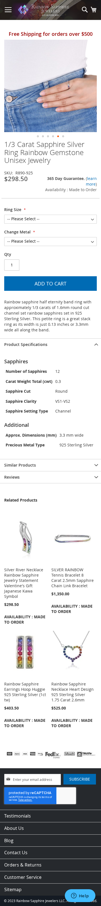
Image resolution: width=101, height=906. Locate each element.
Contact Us (15, 852)
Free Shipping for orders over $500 (51, 34)
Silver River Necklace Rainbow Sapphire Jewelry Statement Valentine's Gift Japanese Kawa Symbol (23, 583)
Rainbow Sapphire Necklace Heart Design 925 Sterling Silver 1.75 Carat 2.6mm (72, 692)
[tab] (50, 344)
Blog (8, 840)
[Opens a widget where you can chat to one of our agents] (80, 896)
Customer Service (23, 877)
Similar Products (20, 465)
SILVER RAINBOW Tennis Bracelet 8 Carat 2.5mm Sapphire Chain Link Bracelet (72, 577)
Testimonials (17, 816)
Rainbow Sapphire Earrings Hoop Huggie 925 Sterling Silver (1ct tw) (25, 692)
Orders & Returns (23, 865)
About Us (14, 828)
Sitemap (13, 889)
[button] (37, 136)
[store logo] (44, 10)
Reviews (12, 477)
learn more (91, 181)
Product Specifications (25, 344)
